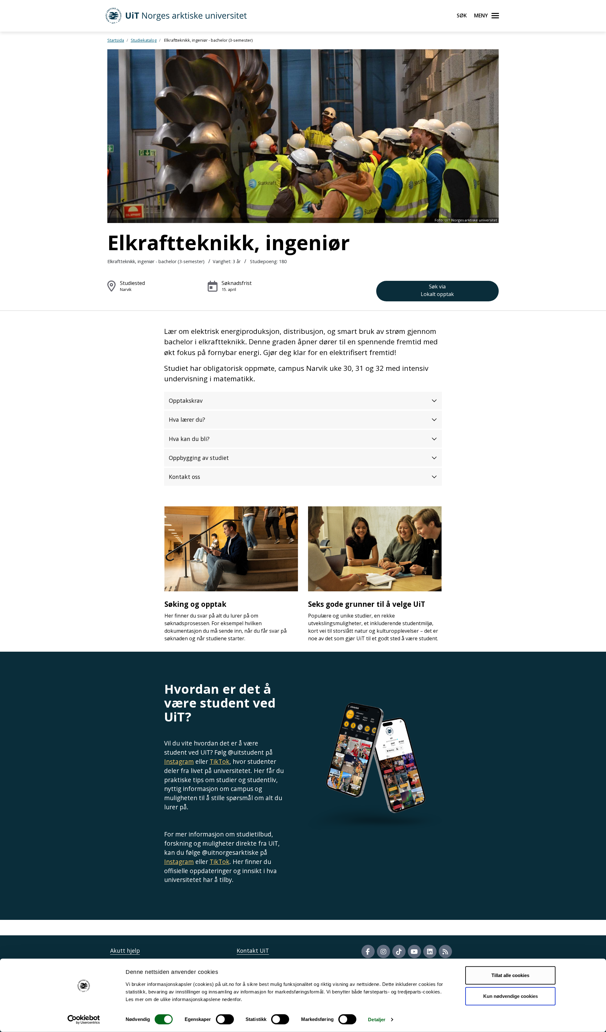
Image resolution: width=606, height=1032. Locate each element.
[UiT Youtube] (414, 951)
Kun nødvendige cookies (510, 996)
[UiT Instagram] (383, 951)
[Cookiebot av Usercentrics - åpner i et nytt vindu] (83, 1019)
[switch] (225, 1019)
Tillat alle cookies (510, 975)
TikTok (219, 761)
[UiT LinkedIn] (430, 951)
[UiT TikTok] (399, 951)
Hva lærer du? (187, 419)
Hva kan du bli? (189, 439)
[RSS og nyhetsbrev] (445, 951)
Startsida (115, 40)
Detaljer (376, 1019)
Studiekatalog (144, 40)
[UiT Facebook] (368, 951)
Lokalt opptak (437, 290)
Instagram (179, 761)
